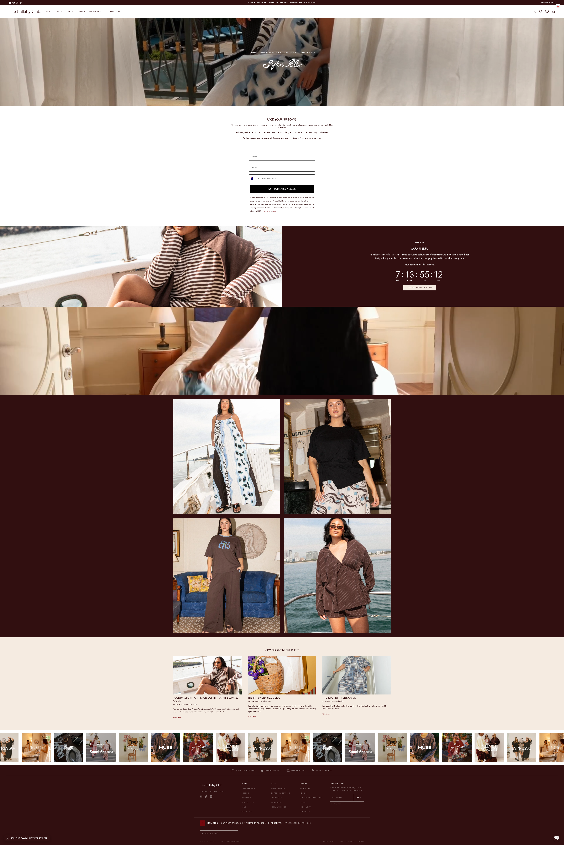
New (48, 11)
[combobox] (254, 178)
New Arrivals (248, 788)
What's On (276, 802)
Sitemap (361, 841)
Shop (59, 11)
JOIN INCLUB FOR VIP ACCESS (419, 287)
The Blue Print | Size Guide (339, 698)
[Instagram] (201, 796)
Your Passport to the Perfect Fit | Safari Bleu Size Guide (205, 699)
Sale (70, 11)
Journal (304, 793)
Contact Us (276, 797)
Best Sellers (248, 802)
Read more (177, 717)
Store (303, 802)
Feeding (246, 793)
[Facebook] (211, 796)
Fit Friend (305, 811)
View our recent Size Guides (282, 650)
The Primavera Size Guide (264, 698)
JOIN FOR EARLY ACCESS (282, 189)
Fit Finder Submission (311, 797)
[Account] (533, 11)
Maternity (246, 797)
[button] (556, 837)
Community (306, 807)
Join (359, 797)
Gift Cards (247, 811)
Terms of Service (346, 841)
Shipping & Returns (280, 793)
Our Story (305, 788)
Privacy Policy (329, 841)
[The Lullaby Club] (25, 11)
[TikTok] (206, 796)
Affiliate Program (280, 807)
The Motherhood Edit (91, 11)
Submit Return (278, 788)
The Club (115, 11)
